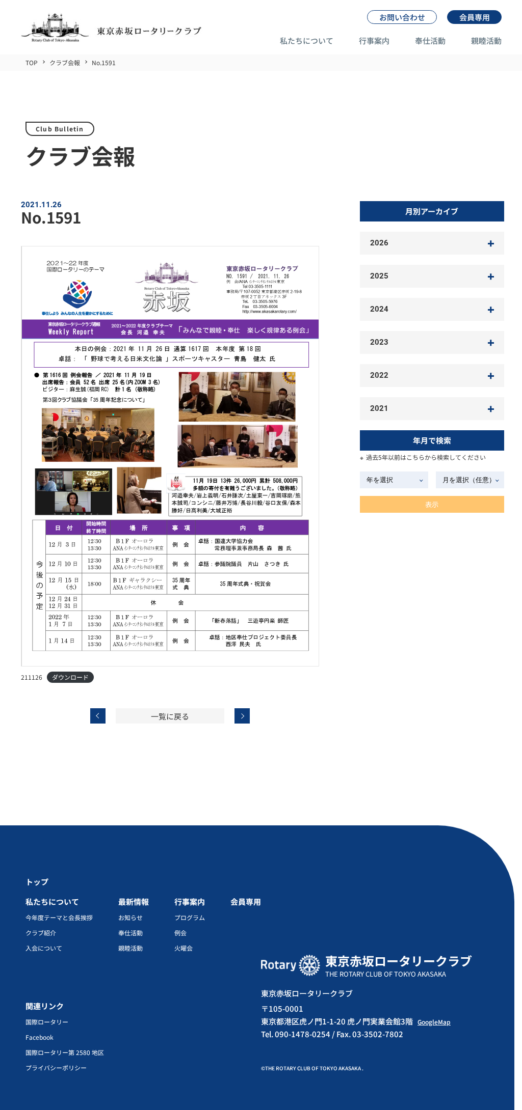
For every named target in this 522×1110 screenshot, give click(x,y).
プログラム (189, 917)
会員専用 (245, 901)
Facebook (39, 1037)
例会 (180, 933)
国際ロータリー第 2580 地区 (64, 1052)
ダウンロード (70, 677)
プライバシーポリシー (56, 1068)
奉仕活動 (430, 40)
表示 (431, 504)
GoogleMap (434, 1021)
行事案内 (374, 40)
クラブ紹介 (40, 933)
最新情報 (133, 901)
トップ (36, 881)
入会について (43, 948)
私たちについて (306, 40)
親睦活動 (486, 40)
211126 (31, 677)
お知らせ (130, 917)
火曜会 (183, 948)
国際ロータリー (46, 1022)
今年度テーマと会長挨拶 (59, 917)
